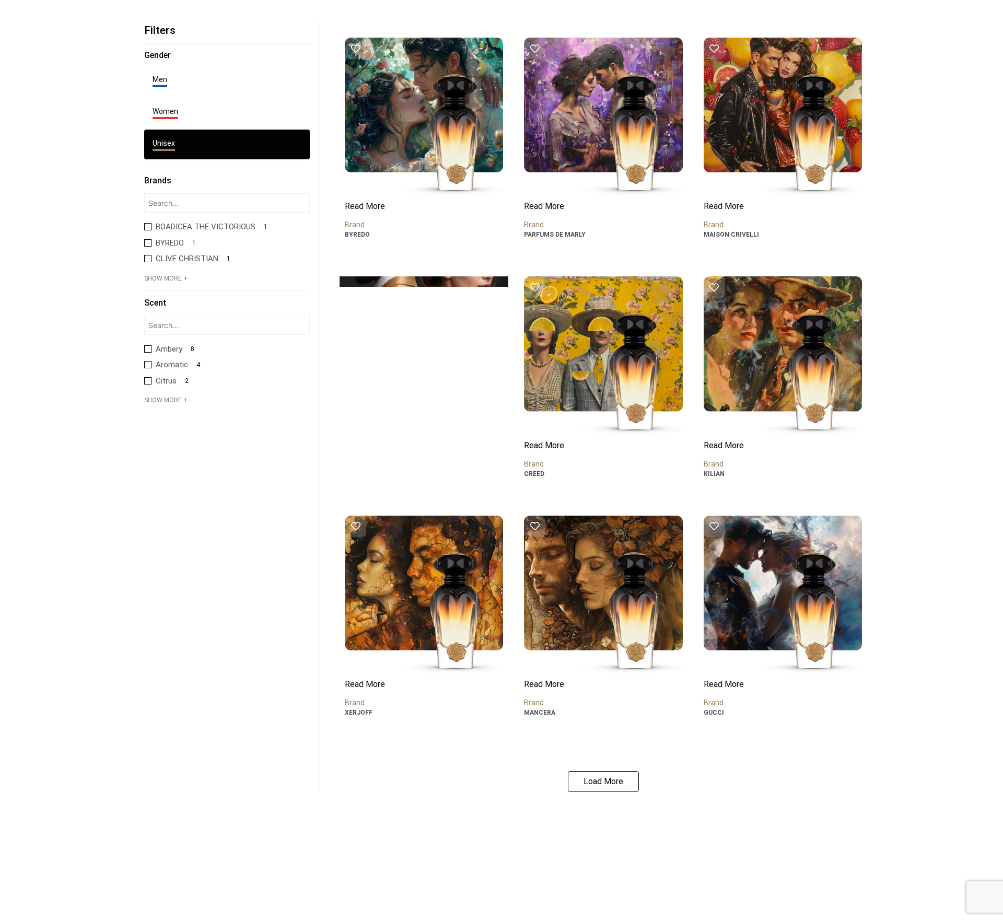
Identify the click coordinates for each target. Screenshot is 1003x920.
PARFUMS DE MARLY (555, 234)
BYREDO (357, 234)
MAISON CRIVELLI (731, 234)
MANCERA (539, 712)
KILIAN (714, 474)
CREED (534, 474)
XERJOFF (358, 712)
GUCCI (714, 712)
